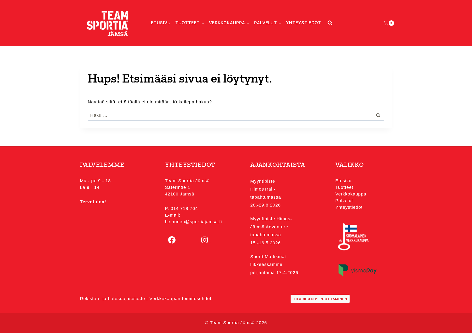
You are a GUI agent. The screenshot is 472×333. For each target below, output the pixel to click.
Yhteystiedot (303, 22)
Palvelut (344, 200)
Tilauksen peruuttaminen (320, 299)
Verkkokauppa (350, 194)
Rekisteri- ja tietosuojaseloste (112, 298)
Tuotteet (344, 187)
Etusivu (161, 22)
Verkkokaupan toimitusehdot (180, 298)
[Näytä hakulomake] (329, 23)
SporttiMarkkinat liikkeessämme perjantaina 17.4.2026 (274, 264)
